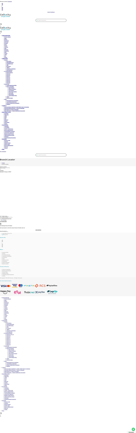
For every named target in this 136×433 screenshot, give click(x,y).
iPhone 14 (8, 80)
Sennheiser (6, 51)
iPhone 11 (8, 76)
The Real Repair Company (9, 131)
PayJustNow (6, 122)
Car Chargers (11, 90)
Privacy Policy (5, 272)
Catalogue (10, 1)
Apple (5, 38)
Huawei (5, 45)
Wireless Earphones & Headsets (12, 103)
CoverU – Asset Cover (8, 128)
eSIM (7, 65)
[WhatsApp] (2, 246)
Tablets (8, 67)
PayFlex (5, 121)
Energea (6, 43)
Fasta (5, 117)
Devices (5, 60)
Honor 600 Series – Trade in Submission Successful (14, 110)
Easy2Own (6, 113)
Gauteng (6, 141)
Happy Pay (6, 114)
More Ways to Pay (6, 112)
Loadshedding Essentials (11, 85)
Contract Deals (5, 252)
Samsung (6, 49)
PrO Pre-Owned (7, 37)
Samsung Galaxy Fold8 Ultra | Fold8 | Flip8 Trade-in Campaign (16, 107)
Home (3, 163)
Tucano (5, 53)
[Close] (7, 216)
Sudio (5, 52)
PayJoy (5, 123)
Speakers (8, 104)
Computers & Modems (11, 68)
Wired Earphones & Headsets (12, 100)
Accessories (6, 84)
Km (2, 220)
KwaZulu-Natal (7, 143)
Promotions (4, 261)
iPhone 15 (8, 81)
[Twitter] (2, 245)
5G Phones (8, 66)
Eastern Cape (7, 144)
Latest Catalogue (51, 12)
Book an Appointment (8, 130)
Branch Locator (5, 263)
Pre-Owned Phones (8, 71)
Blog (3, 149)
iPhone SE (8, 73)
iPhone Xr (8, 75)
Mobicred (6, 119)
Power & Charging (10, 86)
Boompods (6, 40)
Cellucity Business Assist (9, 135)
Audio (5, 99)
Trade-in (4, 105)
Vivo (5, 56)
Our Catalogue (3, 151)
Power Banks (11, 94)
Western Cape (7, 140)
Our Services (5, 125)
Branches (4, 139)
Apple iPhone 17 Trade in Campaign (11, 109)
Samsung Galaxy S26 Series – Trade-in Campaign (14, 108)
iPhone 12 (8, 77)
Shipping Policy (5, 273)
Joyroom (6, 47)
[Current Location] (0, 169)
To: (0, 218)
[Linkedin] (2, 244)
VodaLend (6, 136)
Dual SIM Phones (9, 63)
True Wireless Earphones (11, 101)
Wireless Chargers (12, 89)
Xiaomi (5, 57)
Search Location (3, 166)
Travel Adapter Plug (12, 95)
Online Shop (5, 58)
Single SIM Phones (10, 62)
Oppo (5, 48)
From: (1, 217)
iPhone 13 (8, 79)
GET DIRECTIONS (3, 221)
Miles (5, 220)
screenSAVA (6, 127)
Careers (6, 148)
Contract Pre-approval (9, 132)
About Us (6, 146)
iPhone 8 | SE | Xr (9, 72)
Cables (7, 96)
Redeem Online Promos (9, 134)
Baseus (5, 39)
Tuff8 (5, 54)
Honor (5, 44)
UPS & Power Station (12, 91)
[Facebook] (2, 240)
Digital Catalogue (5, 262)
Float (5, 118)
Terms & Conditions (6, 269)
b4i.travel (6, 42)
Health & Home (5, 260)
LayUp (5, 116)
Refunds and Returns (6, 270)
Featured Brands (6, 35)
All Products (8, 61)
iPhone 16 (8, 82)
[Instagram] (2, 241)
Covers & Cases (9, 98)
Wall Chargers (11, 87)
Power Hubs (10, 93)
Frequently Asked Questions (10, 137)
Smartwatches (9, 70)
